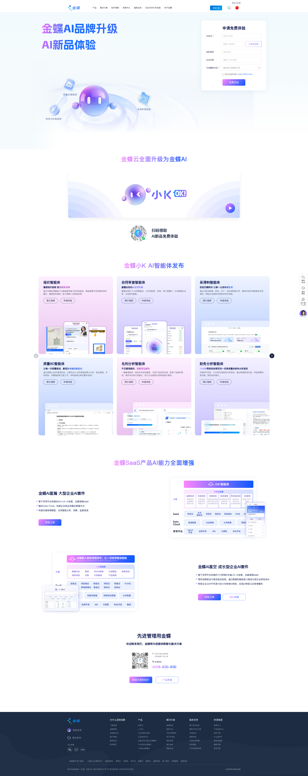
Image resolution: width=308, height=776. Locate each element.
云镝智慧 (174, 761)
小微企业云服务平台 (95, 761)
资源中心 (126, 7)
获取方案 (216, 8)
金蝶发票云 (109, 761)
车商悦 (125, 761)
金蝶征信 (183, 761)
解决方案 (104, 7)
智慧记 (140, 761)
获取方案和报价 (140, 680)
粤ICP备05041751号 (101, 769)
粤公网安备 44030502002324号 (121, 769)
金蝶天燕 (156, 761)
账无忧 (133, 761)
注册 (239, 3)
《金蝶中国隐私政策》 (245, 74)
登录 (234, 3)
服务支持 (138, 7)
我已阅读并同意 (239, 74)
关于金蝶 (168, 7)
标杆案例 (115, 7)
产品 (94, 7)
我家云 (148, 761)
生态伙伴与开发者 (153, 7)
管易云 (118, 761)
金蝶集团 (72, 761)
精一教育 (165, 761)
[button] (272, 355)
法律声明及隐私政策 (233, 769)
